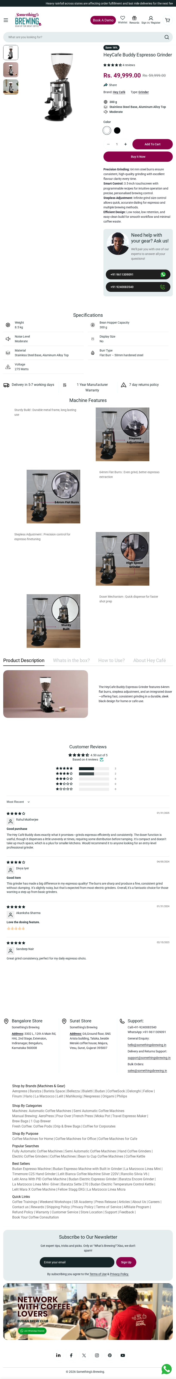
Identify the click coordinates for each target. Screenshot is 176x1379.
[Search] (166, 37)
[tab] (23, 662)
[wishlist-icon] (122, 18)
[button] (112, 65)
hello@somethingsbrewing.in (147, 1045)
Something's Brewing (90, 1371)
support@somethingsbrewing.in (149, 1057)
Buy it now (138, 156)
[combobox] (88, 37)
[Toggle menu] (5, 20)
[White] (106, 130)
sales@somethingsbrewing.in (147, 1070)
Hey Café (119, 92)
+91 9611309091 (122, 274)
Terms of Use (98, 1274)
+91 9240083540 (122, 287)
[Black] (117, 130)
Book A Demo (103, 20)
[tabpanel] (88, 694)
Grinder (143, 92)
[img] (16, 813)
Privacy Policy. (119, 1274)
